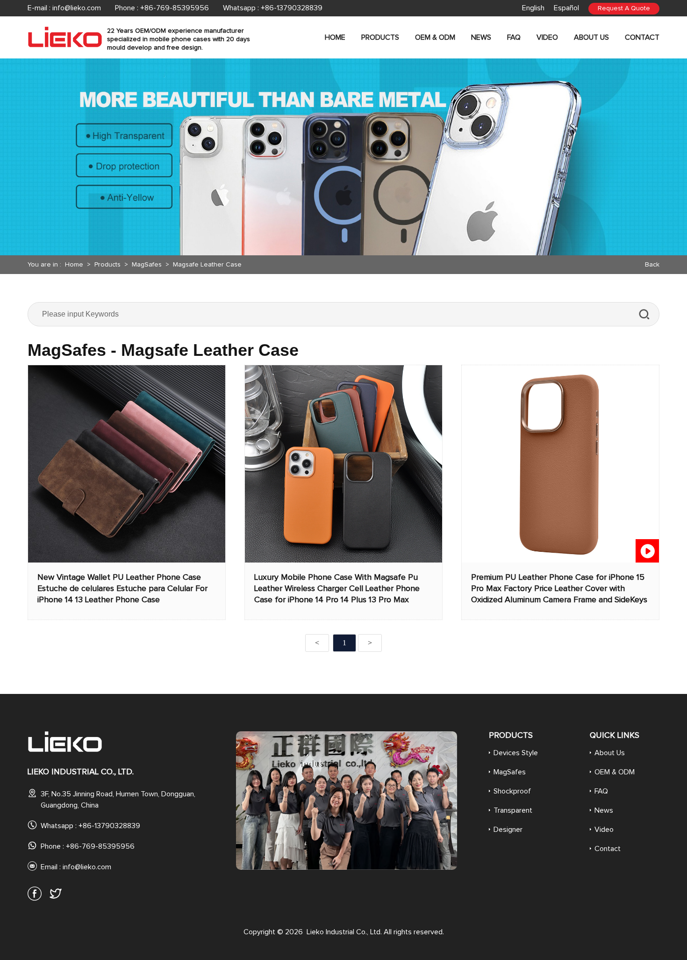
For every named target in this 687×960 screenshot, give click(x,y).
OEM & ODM (435, 37)
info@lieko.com (76, 8)
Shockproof (512, 791)
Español (566, 8)
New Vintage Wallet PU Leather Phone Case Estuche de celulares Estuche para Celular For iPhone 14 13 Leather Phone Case (122, 588)
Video (547, 37)
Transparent (513, 810)
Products (380, 37)
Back (652, 264)
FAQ (514, 37)
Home (335, 37)
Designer (508, 829)
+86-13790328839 (291, 8)
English (533, 8)
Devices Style (516, 753)
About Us (591, 37)
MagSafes (147, 264)
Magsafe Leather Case (207, 264)
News (481, 37)
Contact (642, 37)
